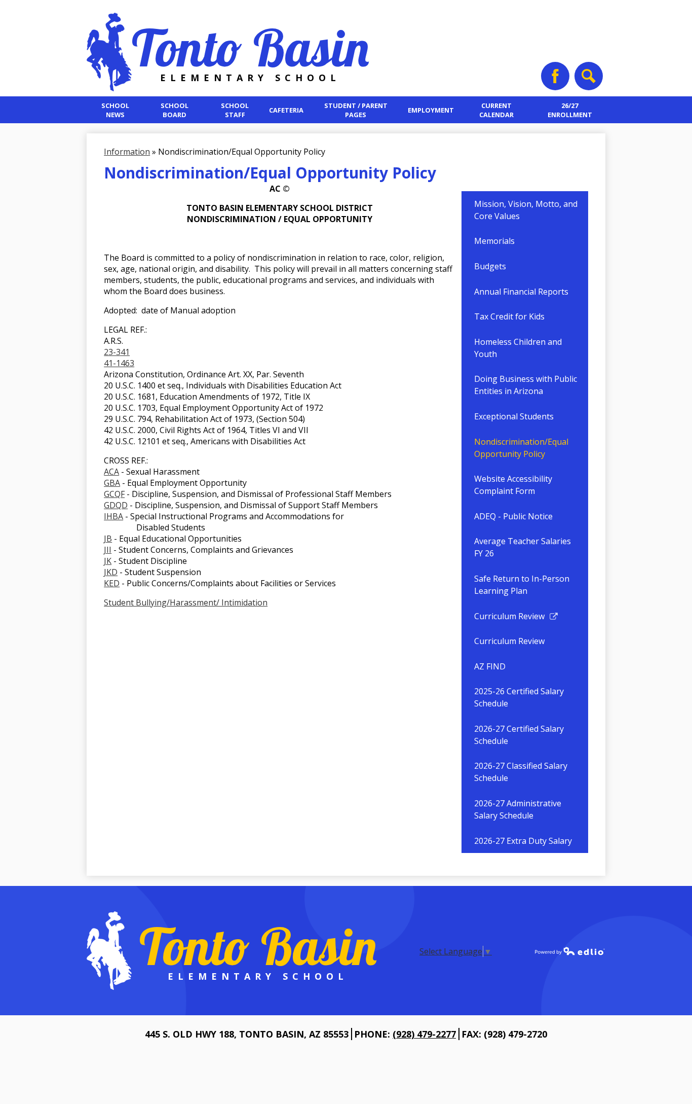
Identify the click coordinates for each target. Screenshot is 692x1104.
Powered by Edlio (569, 951)
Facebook (555, 76)
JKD (111, 572)
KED (112, 583)
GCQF (114, 494)
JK (107, 560)
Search (588, 76)
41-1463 (119, 363)
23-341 (117, 352)
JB (108, 538)
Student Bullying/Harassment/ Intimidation (185, 602)
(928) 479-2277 (424, 1034)
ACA (111, 471)
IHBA (113, 516)
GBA (112, 482)
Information (127, 151)
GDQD (116, 505)
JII (107, 549)
